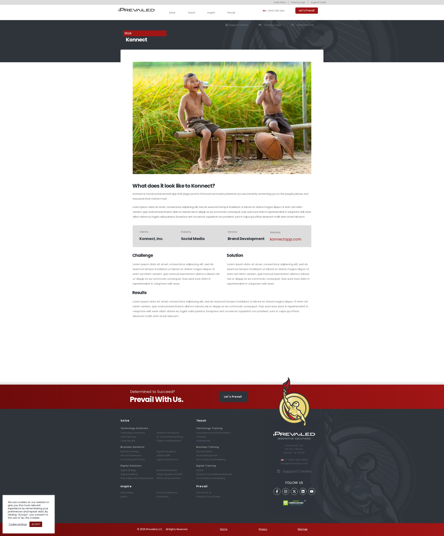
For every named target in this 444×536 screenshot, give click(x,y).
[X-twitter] (294, 491)
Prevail (231, 12)
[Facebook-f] (277, 491)
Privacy (263, 529)
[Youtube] (311, 491)
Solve (172, 12)
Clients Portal (305, 25)
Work (128, 33)
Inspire (211, 12)
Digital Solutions (131, 465)
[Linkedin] (303, 491)
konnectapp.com (285, 239)
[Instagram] (285, 491)
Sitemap (303, 529)
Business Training (207, 446)
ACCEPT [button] (36, 524)
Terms (223, 529)
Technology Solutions (134, 428)
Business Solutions (132, 446)
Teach (191, 12)
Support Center (238, 25)
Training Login (272, 25)
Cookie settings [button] (18, 524)
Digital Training (206, 465)
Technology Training (209, 428)
